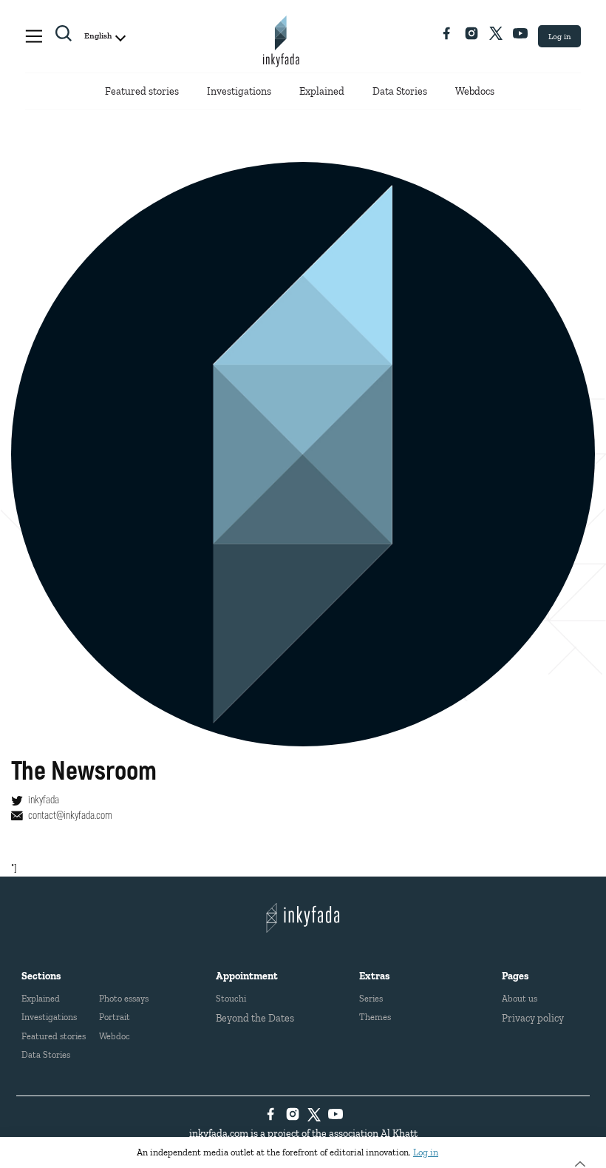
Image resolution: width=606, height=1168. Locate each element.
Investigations (239, 91)
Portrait (114, 1016)
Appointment (247, 976)
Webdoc (114, 1036)
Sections (41, 976)
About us (519, 998)
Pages (515, 976)
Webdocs (474, 91)
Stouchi (231, 998)
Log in (559, 36)
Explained (321, 91)
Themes (375, 1016)
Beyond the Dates (255, 1018)
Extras (374, 976)
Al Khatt (399, 1133)
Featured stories (142, 91)
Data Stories (399, 91)
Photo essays (124, 998)
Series (371, 998)
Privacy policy (533, 1018)
